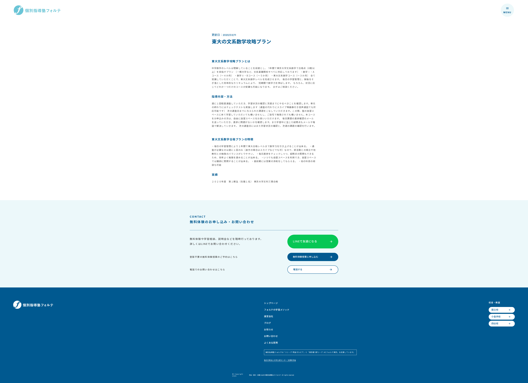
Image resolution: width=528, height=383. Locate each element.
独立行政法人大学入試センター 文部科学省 (280, 360)
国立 (254, 375)
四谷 (250, 375)
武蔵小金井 (260, 375)
